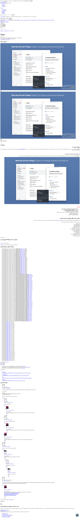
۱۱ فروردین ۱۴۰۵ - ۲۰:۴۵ (8, 419)
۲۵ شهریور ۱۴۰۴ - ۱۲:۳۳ (8, 454)
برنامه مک (59, 220)
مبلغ (1, 25)
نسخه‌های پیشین (2, 39)
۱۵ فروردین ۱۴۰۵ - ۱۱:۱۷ (10, 410)
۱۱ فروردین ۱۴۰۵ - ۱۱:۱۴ (6, 388)
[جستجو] (13, 14)
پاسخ (5, 405)
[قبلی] (3, 141)
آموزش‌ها (3, 11)
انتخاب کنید (3, 24)
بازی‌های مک (4, 10)
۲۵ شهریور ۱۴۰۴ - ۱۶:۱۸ (11, 472)
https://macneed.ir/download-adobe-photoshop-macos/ (12, 492)
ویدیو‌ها (3, 12)
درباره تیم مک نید (4, 513)
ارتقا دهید (1, 244)
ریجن (1, 24)
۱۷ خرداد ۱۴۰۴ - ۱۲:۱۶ (7, 489)
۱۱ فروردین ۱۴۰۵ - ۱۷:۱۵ (8, 402)
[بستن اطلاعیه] (6, 2)
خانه (4, 30)
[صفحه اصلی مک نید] (3, 510)
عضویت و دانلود (2, 363)
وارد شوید (10, 499)
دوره (1, 26)
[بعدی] (5, 141)
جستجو (1, 14)
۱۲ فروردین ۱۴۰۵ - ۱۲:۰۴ (10, 427)
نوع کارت (1, 22)
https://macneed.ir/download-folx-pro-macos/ (10, 494)
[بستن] (1, 141)
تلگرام (3, 5)
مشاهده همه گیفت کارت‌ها (4, 21)
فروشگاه (3, 13)
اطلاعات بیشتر (2, 16)
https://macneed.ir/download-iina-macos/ (10, 495)
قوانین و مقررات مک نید (6, 516)
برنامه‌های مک (4, 9)
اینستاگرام (3, 4)
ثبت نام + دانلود (22, 248)
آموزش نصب (8, 39)
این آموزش (23, 366)
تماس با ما (3, 6)
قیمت (1, 27)
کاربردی (10, 30)
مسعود (5, 453)
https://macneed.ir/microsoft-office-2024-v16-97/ (11, 493)
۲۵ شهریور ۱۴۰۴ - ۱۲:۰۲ (6, 446)
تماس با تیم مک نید (5, 514)
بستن (1, 504)
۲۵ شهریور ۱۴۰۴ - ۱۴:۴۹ (10, 463)
